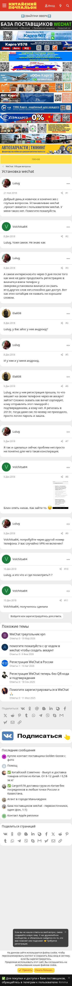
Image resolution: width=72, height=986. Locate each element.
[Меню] (4, 5)
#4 (67, 323)
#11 (66, 600)
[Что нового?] (60, 5)
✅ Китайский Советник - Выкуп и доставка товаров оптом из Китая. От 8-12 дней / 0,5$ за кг (37, 776)
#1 (67, 193)
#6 (67, 386)
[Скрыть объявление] (65, 932)
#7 (67, 441)
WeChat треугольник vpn (27, 634)
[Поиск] (67, 5)
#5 (67, 354)
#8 (67, 476)
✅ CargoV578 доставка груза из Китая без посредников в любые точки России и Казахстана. (35, 789)
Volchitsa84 (11, 539)
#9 (67, 533)
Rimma (63, 982)
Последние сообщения (18, 750)
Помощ (12, 765)
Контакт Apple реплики (23, 815)
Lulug (16, 183)
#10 (66, 569)
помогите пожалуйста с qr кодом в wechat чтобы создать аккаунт (35, 648)
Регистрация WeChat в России (31, 662)
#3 (67, 268)
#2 (67, 236)
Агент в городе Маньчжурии (26, 799)
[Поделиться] (62, 193)
